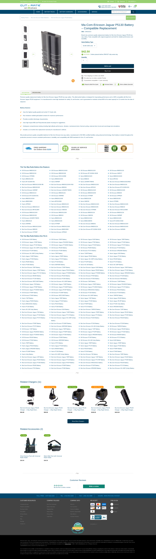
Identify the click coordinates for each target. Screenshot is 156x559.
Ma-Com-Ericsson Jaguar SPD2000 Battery (122, 273)
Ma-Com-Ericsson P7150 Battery (90, 323)
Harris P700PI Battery (116, 348)
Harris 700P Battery (56, 253)
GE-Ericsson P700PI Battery (59, 337)
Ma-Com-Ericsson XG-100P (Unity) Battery (122, 368)
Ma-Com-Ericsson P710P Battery (90, 365)
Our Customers (73, 506)
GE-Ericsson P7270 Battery (88, 250)
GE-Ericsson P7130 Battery (30, 250)
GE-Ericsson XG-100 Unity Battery (90, 340)
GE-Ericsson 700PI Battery (59, 239)
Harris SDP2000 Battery (58, 264)
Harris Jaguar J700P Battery (118, 343)
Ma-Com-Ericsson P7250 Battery (90, 278)
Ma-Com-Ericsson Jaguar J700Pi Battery (92, 312)
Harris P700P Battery (87, 304)
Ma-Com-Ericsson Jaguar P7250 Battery (33, 362)
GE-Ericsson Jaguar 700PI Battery (119, 239)
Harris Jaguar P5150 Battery (89, 256)
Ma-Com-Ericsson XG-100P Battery (61, 281)
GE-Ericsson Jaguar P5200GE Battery (33, 332)
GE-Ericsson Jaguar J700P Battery (32, 242)
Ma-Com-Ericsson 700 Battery (89, 354)
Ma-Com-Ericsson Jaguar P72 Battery (91, 315)
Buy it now (108, 71)
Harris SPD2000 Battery (116, 306)
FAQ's (21, 516)
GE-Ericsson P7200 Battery (59, 250)
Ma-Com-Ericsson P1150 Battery (90, 318)
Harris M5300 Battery (57, 348)
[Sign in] (130, 6)
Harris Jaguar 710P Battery (88, 298)
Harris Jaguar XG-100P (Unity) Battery (91, 259)
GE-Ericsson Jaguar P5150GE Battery (120, 284)
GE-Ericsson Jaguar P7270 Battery (120, 245)
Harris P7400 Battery (116, 351)
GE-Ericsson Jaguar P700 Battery (90, 242)
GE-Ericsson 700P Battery (88, 281)
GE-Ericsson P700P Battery (30, 292)
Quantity (84, 57)
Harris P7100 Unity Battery (117, 304)
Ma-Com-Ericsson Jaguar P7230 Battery (121, 315)
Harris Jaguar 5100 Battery (117, 253)
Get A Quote (130, 17)
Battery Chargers (66, 12)
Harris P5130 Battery (57, 304)
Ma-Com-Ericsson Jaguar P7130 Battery (62, 360)
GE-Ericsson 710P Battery (29, 329)
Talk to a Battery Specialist (126, 84)
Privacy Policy (50, 514)
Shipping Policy (50, 509)
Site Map (22, 521)
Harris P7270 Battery (86, 306)
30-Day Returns (23, 514)
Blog (21, 518)
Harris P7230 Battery (86, 351)
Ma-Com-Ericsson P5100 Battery (119, 362)
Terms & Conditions (74, 509)
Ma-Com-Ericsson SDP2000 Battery (61, 326)
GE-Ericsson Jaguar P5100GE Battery (62, 242)
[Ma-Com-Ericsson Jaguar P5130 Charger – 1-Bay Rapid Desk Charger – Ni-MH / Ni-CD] (30, 397)
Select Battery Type (87, 42)
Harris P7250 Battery (28, 264)
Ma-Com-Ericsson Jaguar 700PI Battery (121, 267)
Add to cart (107, 66)
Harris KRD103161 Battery (29, 304)
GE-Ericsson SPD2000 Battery (118, 250)
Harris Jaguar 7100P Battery (30, 256)
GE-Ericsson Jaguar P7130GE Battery (91, 287)
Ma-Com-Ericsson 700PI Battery (119, 354)
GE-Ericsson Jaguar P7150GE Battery (62, 245)
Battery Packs (50, 12)
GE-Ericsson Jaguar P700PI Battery (61, 332)
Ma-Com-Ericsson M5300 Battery (31, 276)
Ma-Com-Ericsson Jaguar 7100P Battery (62, 312)
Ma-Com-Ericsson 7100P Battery (60, 267)
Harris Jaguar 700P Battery (59, 298)
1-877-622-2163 (106, 6)
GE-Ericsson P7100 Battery (117, 248)
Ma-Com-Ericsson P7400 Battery (60, 368)
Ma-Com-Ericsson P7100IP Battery (61, 323)
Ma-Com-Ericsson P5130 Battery (60, 276)
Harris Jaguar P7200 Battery (30, 259)
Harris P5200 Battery (28, 262)
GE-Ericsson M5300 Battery (118, 334)
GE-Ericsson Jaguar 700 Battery (31, 284)
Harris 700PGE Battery (116, 295)
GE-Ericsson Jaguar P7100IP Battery (61, 287)
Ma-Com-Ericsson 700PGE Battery (90, 309)
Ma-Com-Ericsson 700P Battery (31, 267)
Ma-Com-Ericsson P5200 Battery (31, 365)
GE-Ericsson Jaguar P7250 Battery (61, 334)
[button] (34, 53)
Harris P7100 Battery (57, 262)
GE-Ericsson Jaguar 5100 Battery (90, 239)
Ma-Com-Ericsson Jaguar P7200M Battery (63, 273)
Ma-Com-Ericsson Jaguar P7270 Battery (33, 318)
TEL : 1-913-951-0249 (66, 496)
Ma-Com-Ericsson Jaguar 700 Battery (33, 312)
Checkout (122, 1)
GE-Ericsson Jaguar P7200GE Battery (33, 334)
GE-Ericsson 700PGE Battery (118, 326)
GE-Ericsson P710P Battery (88, 337)
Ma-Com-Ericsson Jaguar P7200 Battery (121, 360)
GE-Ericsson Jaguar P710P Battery (91, 332)
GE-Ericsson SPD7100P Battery (60, 295)
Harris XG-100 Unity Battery (30, 309)
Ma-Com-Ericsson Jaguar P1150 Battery (121, 357)
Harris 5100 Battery (115, 340)
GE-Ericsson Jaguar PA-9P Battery (61, 290)
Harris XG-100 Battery (87, 264)
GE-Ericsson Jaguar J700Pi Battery (91, 284)
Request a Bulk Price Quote (91, 84)
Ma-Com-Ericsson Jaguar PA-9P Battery (62, 362)
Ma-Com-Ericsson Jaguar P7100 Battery (33, 315)
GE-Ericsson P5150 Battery (30, 337)
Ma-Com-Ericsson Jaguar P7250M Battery (93, 273)
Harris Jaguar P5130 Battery (30, 346)
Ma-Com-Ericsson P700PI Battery (61, 365)
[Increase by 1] (87, 59)
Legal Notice (49, 516)
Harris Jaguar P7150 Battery (59, 301)
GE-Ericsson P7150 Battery (88, 292)
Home (38, 12)
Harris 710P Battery (27, 298)
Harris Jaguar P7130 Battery (118, 256)
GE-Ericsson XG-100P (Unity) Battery (32, 253)
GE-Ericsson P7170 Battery (117, 337)
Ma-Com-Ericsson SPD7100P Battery (32, 281)
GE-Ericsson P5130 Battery (117, 290)
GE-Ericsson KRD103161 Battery (90, 290)
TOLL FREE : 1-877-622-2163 (45, 496)
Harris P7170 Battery (116, 262)
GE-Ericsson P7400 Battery (30, 295)
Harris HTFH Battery (57, 343)
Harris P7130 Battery (28, 306)
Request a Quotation (24, 506)
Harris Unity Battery (27, 354)
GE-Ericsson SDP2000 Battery (60, 340)
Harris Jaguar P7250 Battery (118, 346)
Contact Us (22, 523)
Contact (112, 1)
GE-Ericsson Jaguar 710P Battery (90, 329)
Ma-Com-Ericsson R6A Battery (118, 278)
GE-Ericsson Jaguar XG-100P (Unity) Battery (35, 248)
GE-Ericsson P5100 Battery (59, 248)
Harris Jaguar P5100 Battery (118, 298)
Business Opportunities (75, 511)
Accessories (82, 12)
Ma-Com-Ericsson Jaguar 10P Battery (33, 357)
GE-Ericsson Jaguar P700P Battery (32, 287)
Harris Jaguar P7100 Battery (59, 346)
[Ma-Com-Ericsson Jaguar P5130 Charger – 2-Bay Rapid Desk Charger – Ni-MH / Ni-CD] (78, 397)
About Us (72, 504)
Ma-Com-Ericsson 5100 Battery (60, 309)
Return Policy (50, 511)
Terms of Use (68, 543)
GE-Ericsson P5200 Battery (88, 248)
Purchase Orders (109, 84)
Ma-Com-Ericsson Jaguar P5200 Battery (92, 270)
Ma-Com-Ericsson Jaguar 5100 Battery (92, 267)
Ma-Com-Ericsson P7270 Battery (31, 326)
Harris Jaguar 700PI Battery (88, 343)
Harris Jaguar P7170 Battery (89, 346)
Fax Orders (22, 511)
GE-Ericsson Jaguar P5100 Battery (120, 329)
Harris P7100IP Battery (28, 351)
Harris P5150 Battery (86, 348)
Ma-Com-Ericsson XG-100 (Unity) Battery (92, 326)
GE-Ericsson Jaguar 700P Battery (61, 329)
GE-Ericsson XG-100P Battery (89, 295)
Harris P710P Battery (87, 262)
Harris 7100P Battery (86, 253)
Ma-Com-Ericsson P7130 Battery (31, 278)
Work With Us (73, 514)
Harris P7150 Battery (57, 351)
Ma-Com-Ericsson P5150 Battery (119, 318)
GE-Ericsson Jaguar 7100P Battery (61, 284)
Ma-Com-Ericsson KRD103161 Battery (92, 362)
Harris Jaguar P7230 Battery (89, 301)
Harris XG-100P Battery (116, 264)
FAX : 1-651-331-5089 (85, 496)
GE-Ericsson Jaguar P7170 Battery (120, 287)
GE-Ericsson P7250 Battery (30, 340)
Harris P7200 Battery (57, 306)
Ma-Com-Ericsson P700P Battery (31, 323)
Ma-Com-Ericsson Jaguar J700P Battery (33, 270)
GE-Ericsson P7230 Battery (117, 292)
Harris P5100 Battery (116, 259)
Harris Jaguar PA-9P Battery (118, 301)
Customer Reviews (74, 516)
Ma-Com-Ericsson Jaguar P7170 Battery (62, 315)
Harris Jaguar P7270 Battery (59, 259)
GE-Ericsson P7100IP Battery (59, 292)
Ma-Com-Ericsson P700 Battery (90, 276)
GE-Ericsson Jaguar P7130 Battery (32, 245)
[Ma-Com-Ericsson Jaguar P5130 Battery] (72, 81)
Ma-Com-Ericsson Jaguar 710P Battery (92, 357)
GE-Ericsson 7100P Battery (117, 281)
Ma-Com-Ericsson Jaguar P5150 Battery (33, 360)
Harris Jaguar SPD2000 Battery (31, 348)
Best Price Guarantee (51, 504)
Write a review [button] (94, 486)
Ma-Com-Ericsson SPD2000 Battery (91, 368)
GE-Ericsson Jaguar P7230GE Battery (33, 290)
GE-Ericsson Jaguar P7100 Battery (120, 242)
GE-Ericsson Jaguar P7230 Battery (90, 245)
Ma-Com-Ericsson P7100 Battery (119, 276)
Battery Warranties (51, 506)
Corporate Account (24, 504)
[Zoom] (31, 445)
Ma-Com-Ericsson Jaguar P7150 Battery (121, 270)
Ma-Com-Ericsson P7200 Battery (60, 278)
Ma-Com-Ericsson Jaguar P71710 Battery (34, 273)
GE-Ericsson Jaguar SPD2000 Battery (91, 334)
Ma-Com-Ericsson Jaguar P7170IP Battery (93, 360)
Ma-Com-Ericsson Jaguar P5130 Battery (121, 312)
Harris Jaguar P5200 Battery (30, 301)
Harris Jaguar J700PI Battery (59, 256)
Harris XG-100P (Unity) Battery (60, 354)
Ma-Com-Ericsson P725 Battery (31, 368)
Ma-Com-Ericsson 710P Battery (119, 309)
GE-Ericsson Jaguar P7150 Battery (120, 332)
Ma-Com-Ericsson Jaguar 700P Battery (62, 357)
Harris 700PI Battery (28, 343)
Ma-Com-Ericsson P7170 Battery (119, 365)
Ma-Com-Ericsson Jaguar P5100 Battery (62, 270)
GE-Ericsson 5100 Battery (29, 239)
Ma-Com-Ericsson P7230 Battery (119, 323)
